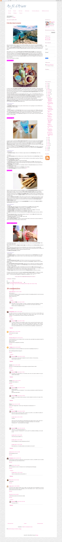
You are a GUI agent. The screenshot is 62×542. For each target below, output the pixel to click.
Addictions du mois (45, 10)
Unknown (10, 331)
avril (48, 140)
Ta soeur (13, 472)
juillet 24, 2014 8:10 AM (18, 337)
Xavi (10, 494)
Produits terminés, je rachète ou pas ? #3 (50, 103)
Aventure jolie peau (35, 10)
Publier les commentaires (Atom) (27, 526)
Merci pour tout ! (49, 132)
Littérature (27, 10)
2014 (10, 283)
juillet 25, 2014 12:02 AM (21, 428)
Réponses (11, 300)
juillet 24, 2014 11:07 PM (16, 380)
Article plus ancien (40, 523)
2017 (47, 83)
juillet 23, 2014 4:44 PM (16, 331)
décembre (49, 89)
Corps (15, 283)
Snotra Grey (11, 291)
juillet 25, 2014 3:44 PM (18, 439)
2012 (47, 148)
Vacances (33, 283)
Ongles (28, 283)
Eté (16, 283)
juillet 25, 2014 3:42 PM (18, 435)
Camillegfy (11, 347)
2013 (47, 147)
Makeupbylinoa (11, 311)
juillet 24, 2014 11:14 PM (21, 395)
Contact (20, 13)
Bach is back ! (49, 118)
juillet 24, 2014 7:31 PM (20, 320)
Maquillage (23, 283)
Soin (30, 283)
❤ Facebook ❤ (47, 39)
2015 (47, 86)
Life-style (20, 10)
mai (48, 139)
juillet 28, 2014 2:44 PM (14, 494)
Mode (26, 283)
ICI (29, 214)
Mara (10, 479)
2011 (47, 150)
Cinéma (9, 13)
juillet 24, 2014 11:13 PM (21, 356)
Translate (14, 17)
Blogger (37, 535)
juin (48, 137)
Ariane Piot (12, 282)
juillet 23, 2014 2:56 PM (18, 311)
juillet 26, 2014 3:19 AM (15, 479)
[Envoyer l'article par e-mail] (24, 282)
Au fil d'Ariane (16, 6)
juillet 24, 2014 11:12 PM (21, 387)
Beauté (14, 10)
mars (48, 142)
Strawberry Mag (12, 337)
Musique (15, 13)
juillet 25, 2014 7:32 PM (15, 465)
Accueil (9, 10)
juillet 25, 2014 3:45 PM (18, 444)
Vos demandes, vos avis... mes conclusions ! (49, 130)
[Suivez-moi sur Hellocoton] (49, 64)
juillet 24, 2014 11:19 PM (21, 411)
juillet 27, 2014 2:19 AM (18, 472)
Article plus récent (10, 523)
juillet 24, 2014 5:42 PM (16, 347)
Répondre (10, 297)
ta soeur (13, 435)
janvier (48, 145)
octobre (48, 92)
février (48, 143)
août (48, 95)
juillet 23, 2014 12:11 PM (17, 291)
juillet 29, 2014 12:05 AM (21, 501)
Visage (36, 283)
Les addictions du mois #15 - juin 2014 (50, 134)
